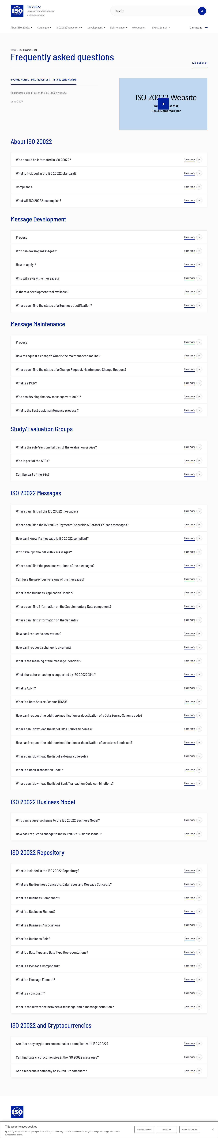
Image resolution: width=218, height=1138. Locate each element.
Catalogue (43, 27)
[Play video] (163, 104)
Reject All (167, 1129)
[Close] (212, 1129)
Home (13, 50)
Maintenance (117, 27)
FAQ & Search (159, 27)
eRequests (138, 27)
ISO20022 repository (68, 27)
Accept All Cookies (189, 1129)
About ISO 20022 (20, 27)
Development (95, 27)
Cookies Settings (144, 1129)
